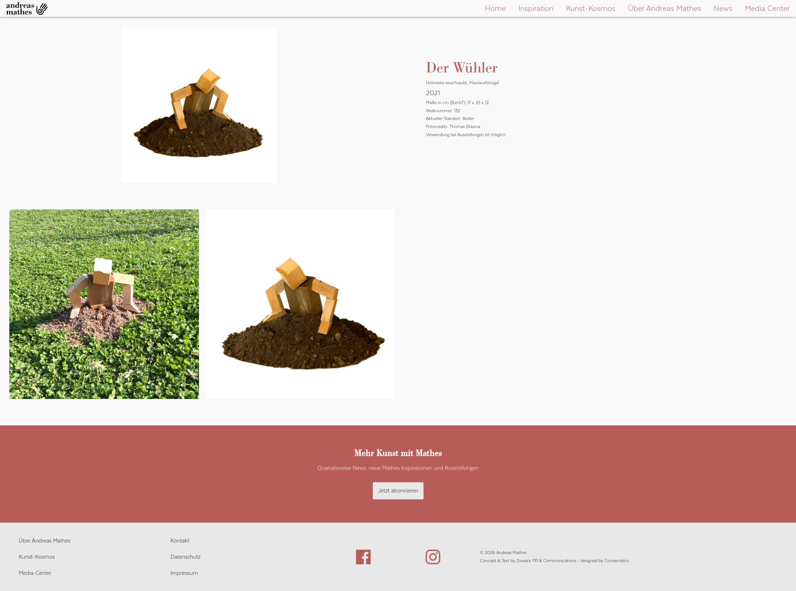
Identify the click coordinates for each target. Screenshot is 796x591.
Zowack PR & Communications (546, 560)
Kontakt (179, 541)
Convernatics (616, 560)
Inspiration (535, 8)
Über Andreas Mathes (664, 8)
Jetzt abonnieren (398, 491)
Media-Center (35, 573)
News (722, 8)
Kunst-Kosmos (590, 8)
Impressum (184, 573)
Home (495, 8)
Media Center (767, 8)
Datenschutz (185, 557)
